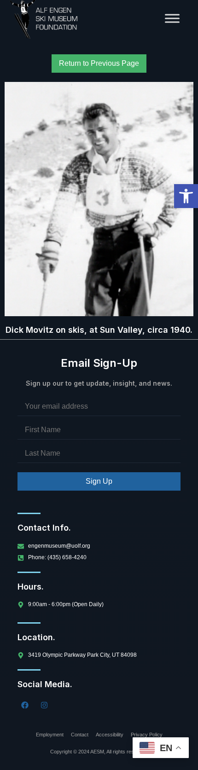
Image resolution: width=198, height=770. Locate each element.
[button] (186, 196)
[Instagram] (44, 705)
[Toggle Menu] (172, 18)
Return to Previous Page (99, 63)
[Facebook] (24, 705)
